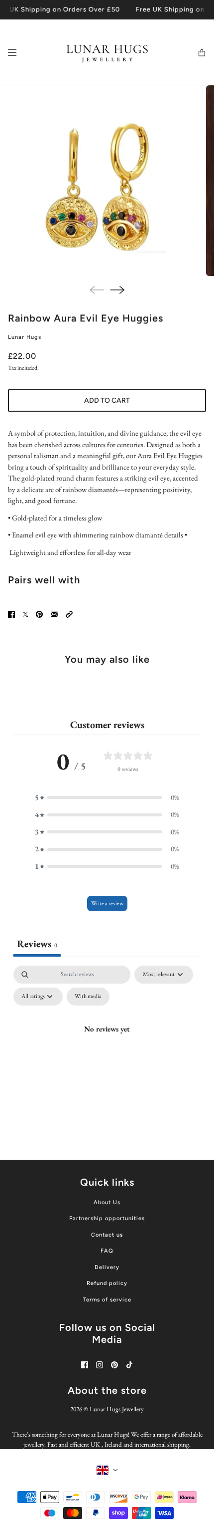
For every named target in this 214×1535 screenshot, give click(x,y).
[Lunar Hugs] (107, 52)
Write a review (107, 903)
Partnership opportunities (107, 1218)
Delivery (107, 1267)
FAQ (107, 1251)
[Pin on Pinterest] (39, 614)
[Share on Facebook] (11, 614)
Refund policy (107, 1283)
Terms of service (107, 1299)
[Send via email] (54, 614)
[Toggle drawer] (12, 52)
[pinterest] (114, 1364)
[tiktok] (129, 1364)
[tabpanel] (107, 1051)
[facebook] (84, 1364)
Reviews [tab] (37, 943)
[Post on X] (25, 614)
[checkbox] (88, 997)
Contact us (107, 1235)
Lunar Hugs (24, 337)
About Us (107, 1202)
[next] (117, 290)
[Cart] (202, 52)
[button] (69, 614)
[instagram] (99, 1364)
